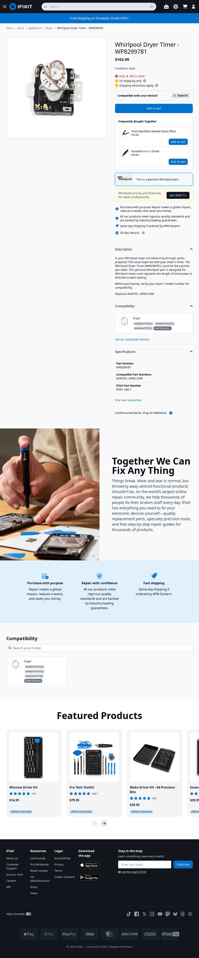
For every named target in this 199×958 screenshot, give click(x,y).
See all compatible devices (132, 339)
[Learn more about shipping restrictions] (144, 80)
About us (12, 858)
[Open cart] (185, 6)
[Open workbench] (166, 6)
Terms (58, 870)
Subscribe (183, 864)
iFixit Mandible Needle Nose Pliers (153, 131)
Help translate (15, 914)
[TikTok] (129, 914)
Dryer (49, 28)
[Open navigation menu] (5, 6)
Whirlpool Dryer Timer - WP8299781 (80, 28)
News (34, 893)
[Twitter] (144, 914)
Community (37, 858)
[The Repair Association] (190, 914)
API (8, 887)
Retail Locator (39, 870)
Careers (11, 881)
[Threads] (182, 914)
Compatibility (124, 306)
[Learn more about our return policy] (143, 233)
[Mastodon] (167, 914)
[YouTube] (160, 914)
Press (33, 887)
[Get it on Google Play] (89, 877)
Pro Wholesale (39, 864)
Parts (20, 28)
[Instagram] (152, 914)
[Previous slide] (94, 823)
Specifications (125, 352)
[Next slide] (104, 823)
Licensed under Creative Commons (110, 946)
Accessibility (62, 858)
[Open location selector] (176, 6)
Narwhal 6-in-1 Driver (145, 151)
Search (182, 95)
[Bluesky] (175, 914)
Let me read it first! (134, 872)
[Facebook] (136, 914)
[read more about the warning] (170, 413)
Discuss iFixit (14, 874)
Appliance (34, 28)
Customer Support (12, 866)
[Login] (193, 6)
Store (9, 28)
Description (123, 249)
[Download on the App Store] (89, 865)
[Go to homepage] (22, 6)
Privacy (59, 864)
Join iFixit (178, 195)
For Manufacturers (40, 879)
